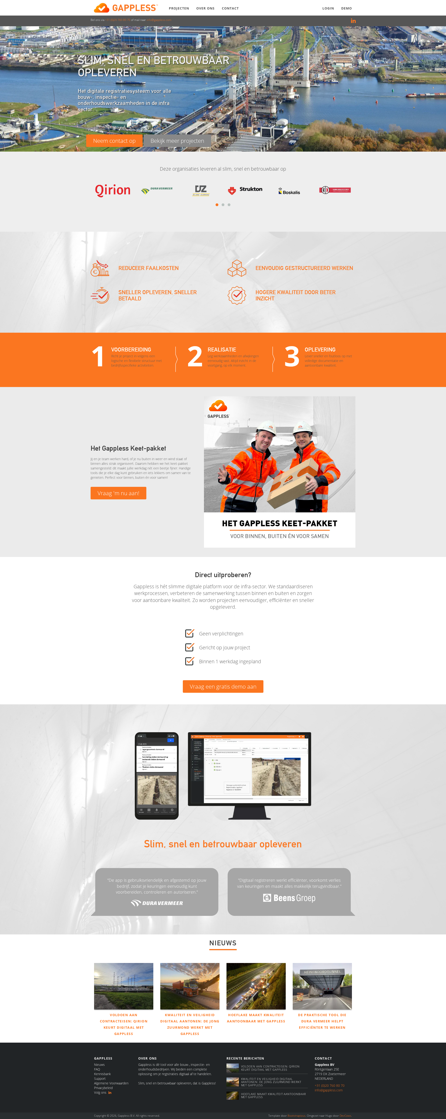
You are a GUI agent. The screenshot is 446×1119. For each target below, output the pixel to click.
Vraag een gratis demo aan (223, 686)
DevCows (345, 1116)
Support (100, 1078)
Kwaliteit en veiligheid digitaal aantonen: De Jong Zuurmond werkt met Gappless (271, 1082)
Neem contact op (114, 140)
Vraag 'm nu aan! (118, 493)
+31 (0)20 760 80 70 (117, 20)
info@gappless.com (159, 20)
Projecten (179, 8)
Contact (230, 8)
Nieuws (99, 1064)
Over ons (205, 8)
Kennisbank (102, 1074)
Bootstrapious (296, 1116)
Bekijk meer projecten (177, 140)
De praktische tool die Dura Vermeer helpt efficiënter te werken (322, 1021)
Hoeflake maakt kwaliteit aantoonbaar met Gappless (273, 1095)
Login (328, 8)
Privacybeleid (103, 1088)
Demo (346, 8)
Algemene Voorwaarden (111, 1083)
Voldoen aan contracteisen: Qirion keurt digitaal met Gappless (270, 1067)
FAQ (97, 1069)
